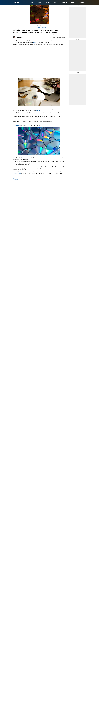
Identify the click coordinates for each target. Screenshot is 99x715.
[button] (65, 37)
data (38, 120)
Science (56, 2)
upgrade (38, 110)
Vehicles (73, 2)
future (17, 125)
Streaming (64, 2)
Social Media (82, 2)
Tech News (42, 25)
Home (35, 25)
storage (34, 42)
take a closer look (17, 173)
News (32, 2)
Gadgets (40, 2)
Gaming (48, 2)
